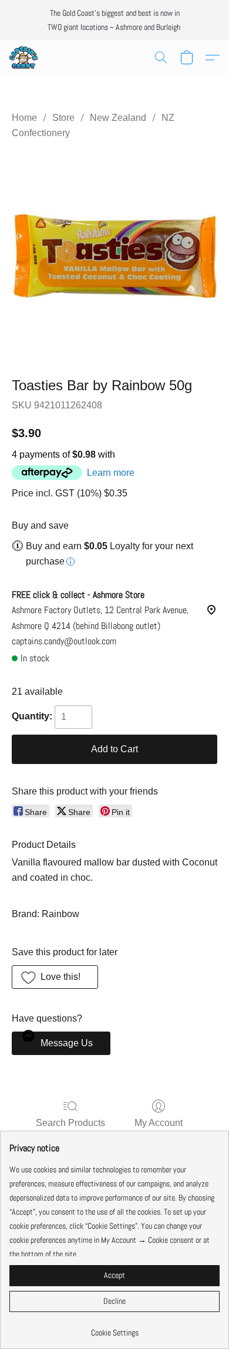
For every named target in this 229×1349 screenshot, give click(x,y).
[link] (114, 1328)
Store (63, 118)
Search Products (70, 1123)
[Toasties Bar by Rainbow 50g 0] (114, 256)
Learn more (110, 473)
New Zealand (118, 118)
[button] (24, 57)
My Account (158, 1123)
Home (24, 118)
